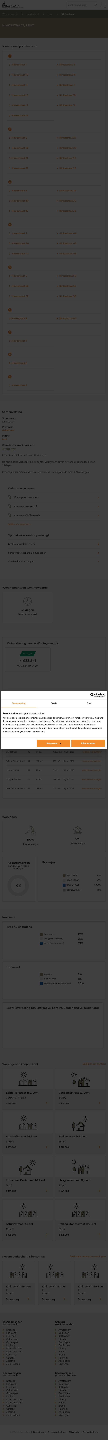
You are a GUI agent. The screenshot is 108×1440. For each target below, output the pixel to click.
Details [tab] (54, 703)
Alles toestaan (88, 743)
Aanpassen (51, 743)
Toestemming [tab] (18, 703)
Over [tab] (89, 703)
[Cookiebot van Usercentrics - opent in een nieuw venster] (92, 695)
